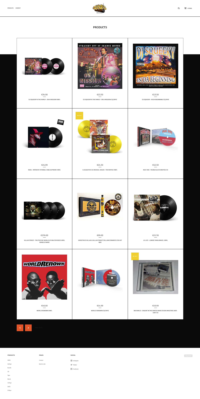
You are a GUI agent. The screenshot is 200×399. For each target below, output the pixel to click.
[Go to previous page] (20, 327)
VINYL (9, 360)
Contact (18, 8)
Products (11, 8)
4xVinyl (9, 383)
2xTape (9, 390)
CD (8, 371)
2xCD (9, 386)
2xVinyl (9, 364)
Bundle (9, 368)
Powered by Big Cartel (188, 356)
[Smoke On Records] (99, 8)
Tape (9, 375)
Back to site (42, 364)
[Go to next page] (28, 327)
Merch (9, 379)
